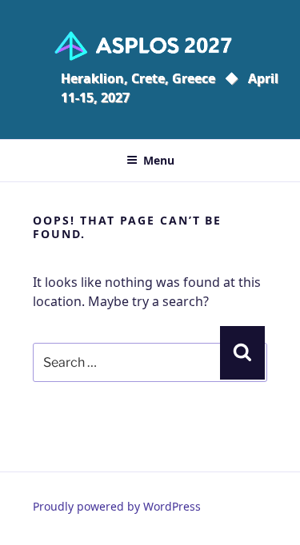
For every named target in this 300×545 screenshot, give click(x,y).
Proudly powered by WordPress (117, 506)
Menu (158, 160)
